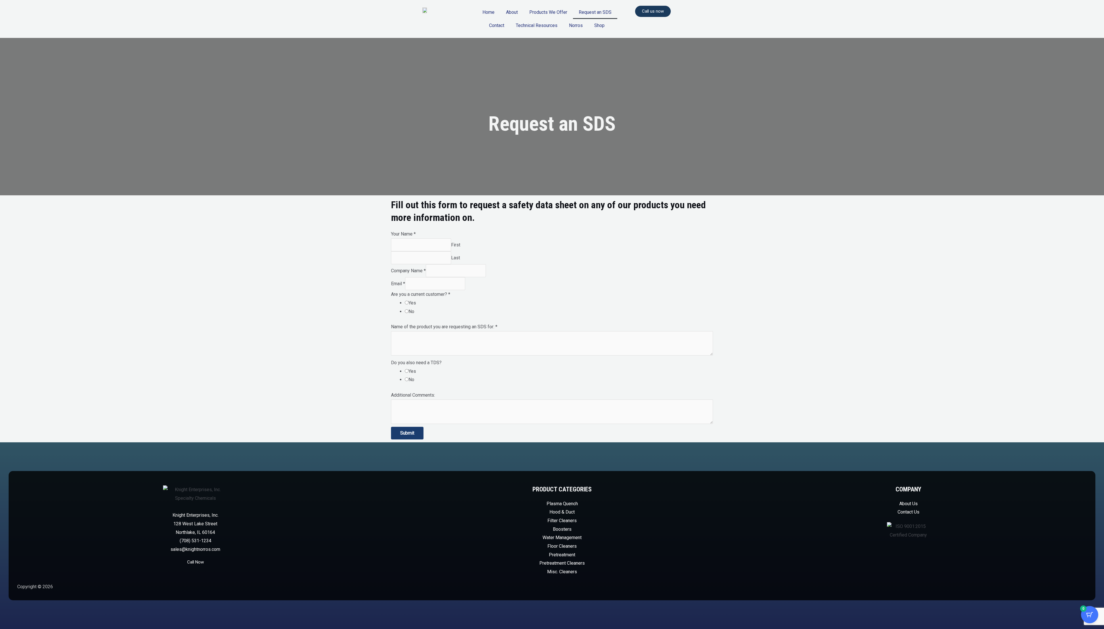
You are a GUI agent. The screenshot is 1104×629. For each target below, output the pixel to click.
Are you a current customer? (420, 294)
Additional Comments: (413, 395)
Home (488, 12)
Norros (576, 25)
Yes (412, 303)
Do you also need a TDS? (416, 362)
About (512, 12)
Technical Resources (536, 25)
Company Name (408, 270)
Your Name (403, 234)
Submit (407, 433)
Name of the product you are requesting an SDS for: (444, 326)
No (411, 311)
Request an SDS (595, 12)
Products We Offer (548, 12)
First (455, 245)
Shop (599, 25)
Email (398, 283)
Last (455, 258)
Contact (496, 25)
